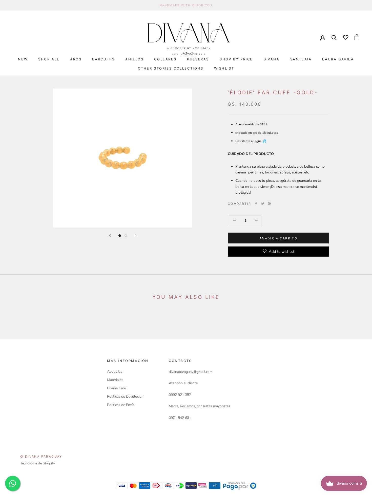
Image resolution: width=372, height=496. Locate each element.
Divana (271, 59)
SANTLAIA (301, 59)
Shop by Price (236, 59)
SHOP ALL (48, 59)
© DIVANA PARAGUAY (41, 456)
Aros (75, 59)
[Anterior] (110, 235)
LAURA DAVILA (338, 59)
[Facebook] (256, 203)
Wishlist (224, 68)
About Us (114, 371)
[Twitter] (262, 203)
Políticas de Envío (121, 404)
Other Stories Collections (170, 68)
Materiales (115, 379)
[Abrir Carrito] (357, 37)
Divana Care (116, 388)
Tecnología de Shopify (37, 463)
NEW (23, 59)
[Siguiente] (135, 235)
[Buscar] (334, 37)
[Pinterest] (269, 203)
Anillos (134, 59)
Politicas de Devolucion (125, 396)
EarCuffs (103, 59)
